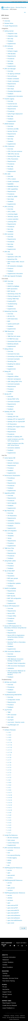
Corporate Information (9, 957)
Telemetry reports (12, 216)
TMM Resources (9, 331)
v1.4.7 (9, 817)
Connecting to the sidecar (15, 356)
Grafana (9, 480)
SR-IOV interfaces (12, 837)
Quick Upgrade (11, 503)
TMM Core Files (9, 548)
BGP (8, 321)
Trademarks (7, 1015)
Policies (12, 1015)
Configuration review (13, 699)
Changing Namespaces (14, 91)
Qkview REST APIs (13, 399)
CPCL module (11, 179)
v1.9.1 (9, 732)
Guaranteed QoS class (14, 341)
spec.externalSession (13, 915)
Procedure (10, 389)
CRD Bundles (11, 53)
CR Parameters (12, 424)
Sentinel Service (12, 131)
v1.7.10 (9, 752)
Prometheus (11, 478)
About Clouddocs (8, 967)
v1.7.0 (9, 777)
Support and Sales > (21, 942)
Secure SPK (11, 613)
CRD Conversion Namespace (16, 666)
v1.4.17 (9, 792)
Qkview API (7, 394)
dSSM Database (9, 124)
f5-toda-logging (12, 858)
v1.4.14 (9, 800)
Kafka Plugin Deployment (15, 114)
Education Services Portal (10, 978)
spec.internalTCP (12, 908)
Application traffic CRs (14, 256)
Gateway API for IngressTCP (16, 419)
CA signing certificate (13, 73)
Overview (7, 21)
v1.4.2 (9, 827)
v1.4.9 (9, 812)
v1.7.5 (9, 765)
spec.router (10, 923)
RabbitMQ (10, 184)
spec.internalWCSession (14, 920)
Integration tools (12, 33)
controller (10, 850)
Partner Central (7, 994)
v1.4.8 (9, 815)
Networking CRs (12, 259)
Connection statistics (13, 448)
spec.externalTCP (12, 905)
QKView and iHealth (10, 682)
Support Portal (7, 992)
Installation (10, 136)
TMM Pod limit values (13, 336)
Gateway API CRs (9, 411)
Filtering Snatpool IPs (13, 296)
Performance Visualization (12, 475)
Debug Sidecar (8, 349)
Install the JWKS (12, 196)
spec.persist (11, 875)
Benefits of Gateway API (14, 436)
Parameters (10, 576)
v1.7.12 (9, 747)
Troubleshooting (12, 304)
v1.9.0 (9, 735)
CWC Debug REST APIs (14, 381)
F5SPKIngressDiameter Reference (14, 893)
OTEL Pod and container (14, 151)
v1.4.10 (9, 810)
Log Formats (8, 709)
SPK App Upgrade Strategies (13, 276)
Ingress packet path (13, 324)
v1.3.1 (9, 832)
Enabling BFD (11, 301)
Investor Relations (8, 962)
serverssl (10, 900)
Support (24, 1)
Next (22, 928)
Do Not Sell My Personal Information (16, 1017)
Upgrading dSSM (9, 493)
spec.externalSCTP (13, 910)
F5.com (13, 1)
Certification (6, 976)
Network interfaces (13, 463)
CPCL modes (11, 211)
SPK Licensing (8, 206)
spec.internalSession (13, 918)
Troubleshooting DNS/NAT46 (13, 694)
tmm (8, 853)
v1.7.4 (9, 767)
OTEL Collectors (9, 146)
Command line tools (13, 354)
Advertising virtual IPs (14, 294)
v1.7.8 (9, 757)
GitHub (16, 1)
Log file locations (12, 106)
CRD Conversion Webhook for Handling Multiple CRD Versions (16, 672)
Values (9, 538)
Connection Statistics (13, 523)
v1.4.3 (9, 825)
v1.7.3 (9, 770)
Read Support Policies (9, 1003)
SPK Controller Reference (12, 848)
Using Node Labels (10, 561)
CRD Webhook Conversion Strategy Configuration (15, 660)
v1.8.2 (9, 737)
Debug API (7, 371)
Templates (10, 535)
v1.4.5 (9, 820)
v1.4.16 (9, 795)
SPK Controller (8, 234)
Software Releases (10, 730)
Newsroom (6, 959)
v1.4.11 (9, 807)
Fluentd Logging (9, 99)
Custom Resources (13, 843)
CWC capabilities (12, 189)
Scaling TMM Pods (13, 298)
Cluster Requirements (10, 26)
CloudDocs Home (9, 7)
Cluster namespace (13, 81)
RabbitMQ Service (12, 186)
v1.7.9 (9, 755)
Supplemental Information (15, 96)
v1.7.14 (9, 742)
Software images (12, 51)
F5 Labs (5, 997)
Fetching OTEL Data (13, 156)
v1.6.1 (9, 780)
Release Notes (8, 23)
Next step (10, 38)
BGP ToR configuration (14, 598)
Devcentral (20, 1)
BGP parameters (12, 289)
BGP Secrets (11, 291)
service (9, 870)
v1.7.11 (9, 750)
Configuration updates (14, 583)
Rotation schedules (13, 78)
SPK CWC (7, 174)
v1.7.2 (9, 772)
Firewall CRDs (11, 616)
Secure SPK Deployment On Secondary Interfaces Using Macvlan (15, 627)
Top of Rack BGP (9, 571)
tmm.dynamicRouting (13, 855)
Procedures (10, 58)
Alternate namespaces (14, 379)
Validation (10, 639)
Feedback (10, 41)
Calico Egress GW (9, 458)
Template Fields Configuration (16, 663)
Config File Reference (11, 835)
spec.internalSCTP (13, 913)
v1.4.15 (9, 797)
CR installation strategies (15, 266)
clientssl (9, 898)
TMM (8, 712)
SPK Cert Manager (10, 68)
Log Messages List (13, 725)
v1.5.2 (9, 785)
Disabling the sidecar (13, 364)
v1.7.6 (9, 762)
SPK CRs (7, 251)
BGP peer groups (12, 578)
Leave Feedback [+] (8, 1008)
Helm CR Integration (10, 530)
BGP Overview (8, 281)
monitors (10, 878)
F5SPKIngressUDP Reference (13, 880)
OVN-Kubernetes (12, 319)
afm (8, 865)
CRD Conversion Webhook (12, 651)
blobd (9, 863)
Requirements (11, 56)
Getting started (8, 31)
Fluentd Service (12, 104)
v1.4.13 (9, 802)
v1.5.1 (9, 787)
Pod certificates (12, 76)
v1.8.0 (9, 740)
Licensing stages (12, 214)
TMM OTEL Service (13, 154)
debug (9, 860)
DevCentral (6, 989)
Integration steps (12, 36)
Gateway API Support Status (16, 426)
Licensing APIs (11, 221)
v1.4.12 (9, 805)
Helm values (11, 840)
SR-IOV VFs (11, 316)
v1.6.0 (9, 782)
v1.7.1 (9, 775)
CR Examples (11, 429)
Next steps (10, 88)
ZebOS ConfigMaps (13, 286)
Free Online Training (9, 981)
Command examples (13, 359)
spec (8, 873)
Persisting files (11, 361)
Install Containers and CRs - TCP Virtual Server (15, 440)
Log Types (10, 720)
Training (5, 973)
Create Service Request (10, 1005)
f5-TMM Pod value (12, 339)
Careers (5, 964)
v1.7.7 (9, 760)
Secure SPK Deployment (11, 606)
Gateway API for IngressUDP (16, 421)
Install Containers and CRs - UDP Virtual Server (15, 444)
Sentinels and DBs (13, 129)
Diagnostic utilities (12, 376)
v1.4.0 (9, 830)
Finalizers (10, 268)
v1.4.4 (9, 822)
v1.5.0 (9, 790)
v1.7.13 (9, 745)
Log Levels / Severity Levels (15, 722)
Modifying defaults (12, 344)
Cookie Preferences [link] (14, 1019)
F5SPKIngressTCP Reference (13, 868)
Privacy (17, 1015)
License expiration (12, 219)
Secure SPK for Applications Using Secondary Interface (15, 636)
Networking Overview (10, 311)
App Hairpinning (9, 510)
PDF (25, 12)
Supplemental (11, 43)
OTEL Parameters (12, 159)
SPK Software (8, 46)
